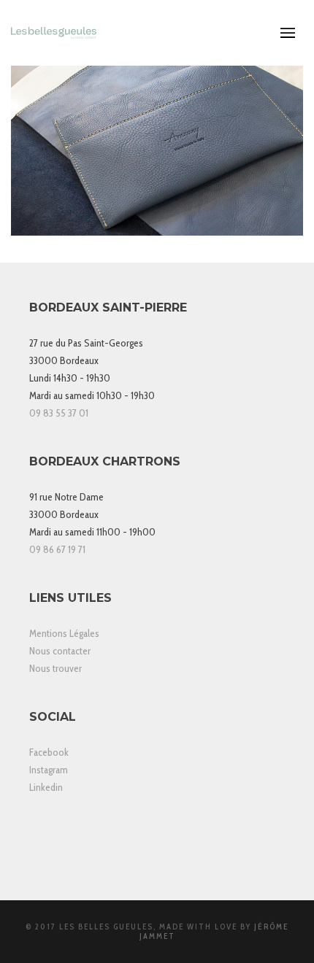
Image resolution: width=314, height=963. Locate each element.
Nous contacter (60, 650)
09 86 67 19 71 (57, 549)
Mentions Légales (64, 633)
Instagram (48, 769)
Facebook (49, 752)
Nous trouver (55, 668)
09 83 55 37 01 (58, 412)
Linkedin (46, 787)
